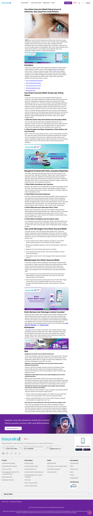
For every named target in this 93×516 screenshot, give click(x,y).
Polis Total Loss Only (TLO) (33, 85)
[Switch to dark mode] (79, 3)
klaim (55, 69)
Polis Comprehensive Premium (34, 80)
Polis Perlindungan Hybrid (33, 88)
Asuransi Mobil (24, 2)
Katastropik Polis (30, 90)
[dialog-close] (89, 512)
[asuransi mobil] (6, 3)
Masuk (88, 3)
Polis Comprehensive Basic (33, 83)
